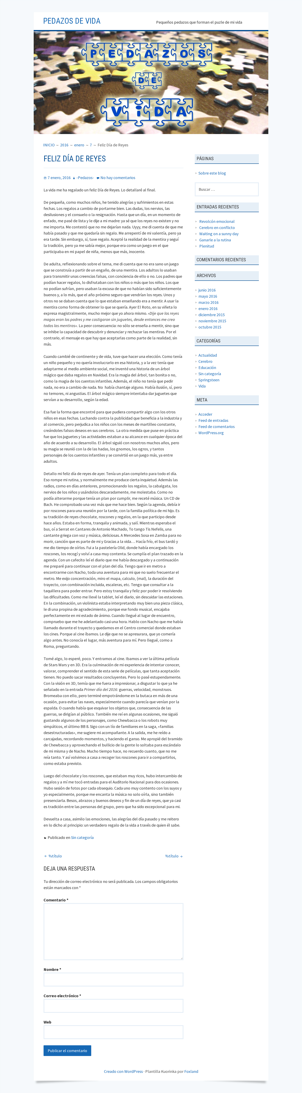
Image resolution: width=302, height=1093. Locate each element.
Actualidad (207, 355)
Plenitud (206, 246)
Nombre (52, 969)
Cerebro (205, 361)
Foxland (191, 1071)
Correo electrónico (62, 995)
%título (55, 855)
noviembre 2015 (212, 320)
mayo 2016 (207, 296)
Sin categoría (82, 837)
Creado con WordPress (123, 1071)
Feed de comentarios (216, 426)
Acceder (205, 414)
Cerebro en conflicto (217, 227)
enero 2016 (208, 308)
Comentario (56, 899)
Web (47, 1022)
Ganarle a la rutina (215, 239)
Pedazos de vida (71, 20)
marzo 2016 (208, 302)
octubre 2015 (209, 327)
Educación (207, 367)
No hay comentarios (117, 177)
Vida (202, 386)
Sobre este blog (212, 173)
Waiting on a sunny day (219, 233)
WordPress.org (211, 432)
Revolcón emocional (217, 221)
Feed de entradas (213, 420)
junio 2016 (207, 290)
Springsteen (208, 379)
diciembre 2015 (211, 314)
